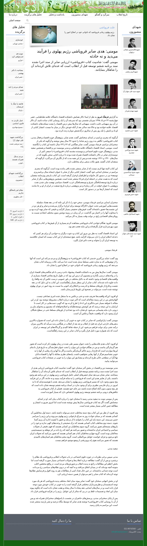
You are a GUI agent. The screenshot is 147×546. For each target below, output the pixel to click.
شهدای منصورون (79, 14)
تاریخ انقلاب (122, 14)
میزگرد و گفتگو (102, 14)
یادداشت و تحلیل (56, 14)
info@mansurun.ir (119, 532)
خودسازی (19, 40)
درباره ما (13, 14)
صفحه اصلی (15, 20)
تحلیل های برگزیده (33, 14)
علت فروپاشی (107, 27)
